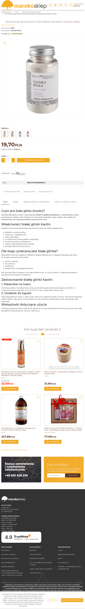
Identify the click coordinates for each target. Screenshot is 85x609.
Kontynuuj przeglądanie (15, 450)
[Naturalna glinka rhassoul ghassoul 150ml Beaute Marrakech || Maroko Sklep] (12, 134)
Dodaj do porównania (45, 191)
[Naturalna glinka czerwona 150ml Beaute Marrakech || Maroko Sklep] (28, 134)
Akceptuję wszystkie (72, 600)
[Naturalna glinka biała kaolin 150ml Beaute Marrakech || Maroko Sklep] (4, 134)
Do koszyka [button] (11, 389)
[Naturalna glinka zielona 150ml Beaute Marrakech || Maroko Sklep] (20, 134)
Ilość (5, 156)
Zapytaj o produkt (29, 191)
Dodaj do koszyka (35, 160)
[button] (5, 201)
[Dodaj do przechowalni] (4, 43)
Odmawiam (53, 600)
